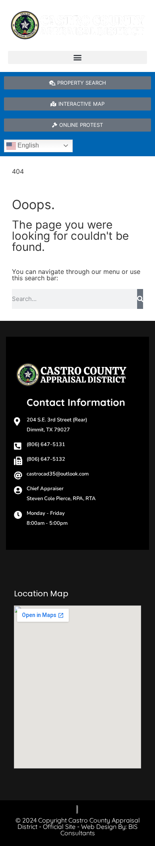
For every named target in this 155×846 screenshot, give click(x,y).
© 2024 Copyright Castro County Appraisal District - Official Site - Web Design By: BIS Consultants (77, 826)
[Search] (140, 299)
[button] (77, 57)
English (27, 145)
